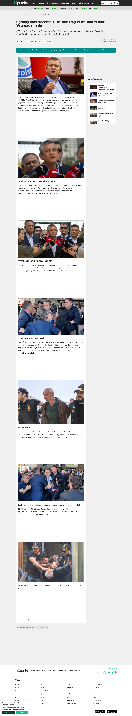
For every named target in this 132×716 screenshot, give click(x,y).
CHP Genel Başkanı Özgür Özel (25, 627)
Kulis (42, 684)
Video (94, 3)
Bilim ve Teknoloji (84, 3)
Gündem (34, 3)
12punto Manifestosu (74, 670)
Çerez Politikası (51, 670)
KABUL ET (22, 712)
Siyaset (74, 3)
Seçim (42, 704)
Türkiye (42, 700)
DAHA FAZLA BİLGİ (8, 712)
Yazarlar (41, 3)
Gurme (94, 694)
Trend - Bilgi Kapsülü (97, 684)
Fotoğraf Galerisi (25, 15)
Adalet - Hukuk (44, 691)
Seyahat (17, 700)
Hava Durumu (96, 704)
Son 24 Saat (18, 684)
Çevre (68, 697)
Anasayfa (18, 15)
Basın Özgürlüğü (97, 700)
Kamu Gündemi (70, 687)
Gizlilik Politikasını (13, 709)
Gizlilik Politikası (61, 670)
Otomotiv (95, 697)
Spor (68, 3)
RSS (43, 670)
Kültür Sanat (96, 687)
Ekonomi (55, 3)
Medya (94, 691)
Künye (33, 670)
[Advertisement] (7, 39)
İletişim (38, 670)
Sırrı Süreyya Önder (42, 627)
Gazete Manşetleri (71, 704)
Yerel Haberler (70, 700)
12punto (111, 43)
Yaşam (62, 3)
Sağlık (42, 687)
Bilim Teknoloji (70, 694)
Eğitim (42, 694)
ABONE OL (41, 41)
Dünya (48, 3)
